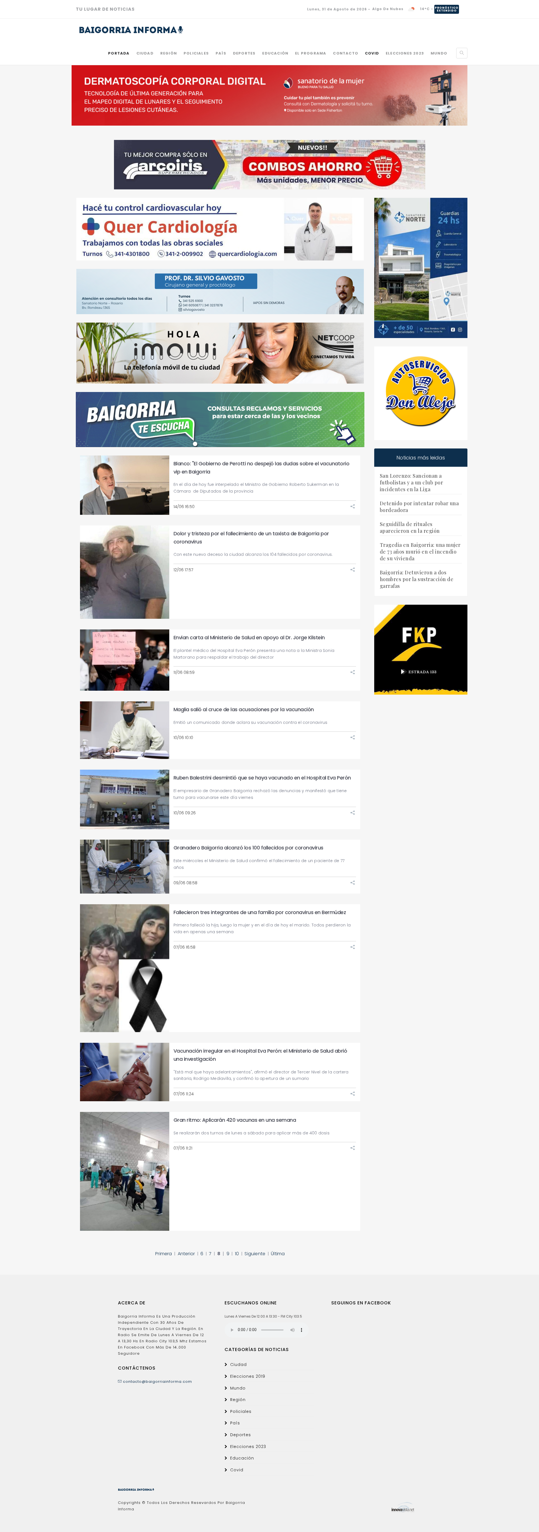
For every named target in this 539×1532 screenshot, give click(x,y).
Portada (118, 53)
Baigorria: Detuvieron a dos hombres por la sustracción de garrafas (417, 579)
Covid (372, 53)
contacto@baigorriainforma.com (157, 1381)
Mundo (439, 53)
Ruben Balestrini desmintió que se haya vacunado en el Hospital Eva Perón (262, 777)
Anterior (186, 1253)
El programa (310, 53)
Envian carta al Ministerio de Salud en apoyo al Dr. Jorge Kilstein (249, 637)
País (221, 53)
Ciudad (145, 53)
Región (168, 53)
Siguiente (255, 1253)
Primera (163, 1253)
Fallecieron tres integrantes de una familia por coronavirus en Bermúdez (259, 912)
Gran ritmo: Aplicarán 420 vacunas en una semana (234, 1119)
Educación (275, 53)
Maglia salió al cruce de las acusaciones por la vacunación (243, 709)
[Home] (131, 30)
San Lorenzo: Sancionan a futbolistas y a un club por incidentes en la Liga (411, 482)
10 (237, 1253)
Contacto (345, 53)
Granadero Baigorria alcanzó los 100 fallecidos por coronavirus (248, 847)
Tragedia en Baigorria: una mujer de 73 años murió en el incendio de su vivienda (420, 551)
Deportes (244, 53)
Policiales (196, 53)
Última (278, 1253)
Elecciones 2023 (405, 53)
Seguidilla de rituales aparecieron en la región (410, 527)
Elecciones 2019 (247, 1376)
